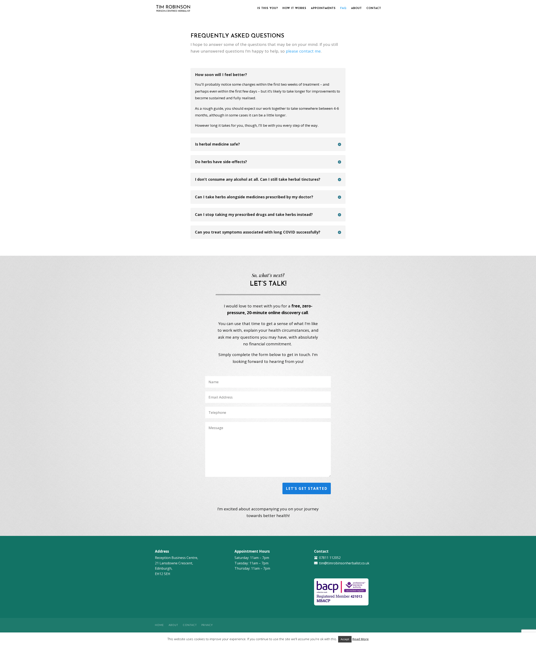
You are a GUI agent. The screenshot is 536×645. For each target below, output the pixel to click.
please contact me (303, 51)
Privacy (207, 625)
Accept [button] (345, 639)
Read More (360, 639)
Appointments (323, 8)
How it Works (294, 8)
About (356, 8)
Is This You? (267, 8)
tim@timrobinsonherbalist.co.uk (344, 563)
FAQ (343, 8)
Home (159, 625)
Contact (373, 8)
